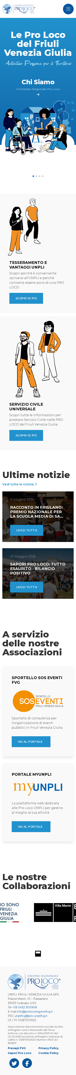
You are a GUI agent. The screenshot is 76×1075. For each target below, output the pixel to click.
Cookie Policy (48, 1053)
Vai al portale (30, 741)
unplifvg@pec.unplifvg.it (31, 1016)
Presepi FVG (17, 1048)
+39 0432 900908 (24, 1007)
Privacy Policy (48, 1048)
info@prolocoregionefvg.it (35, 1011)
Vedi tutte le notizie (18, 484)
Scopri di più (26, 298)
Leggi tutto (26, 530)
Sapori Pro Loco (19, 1053)
